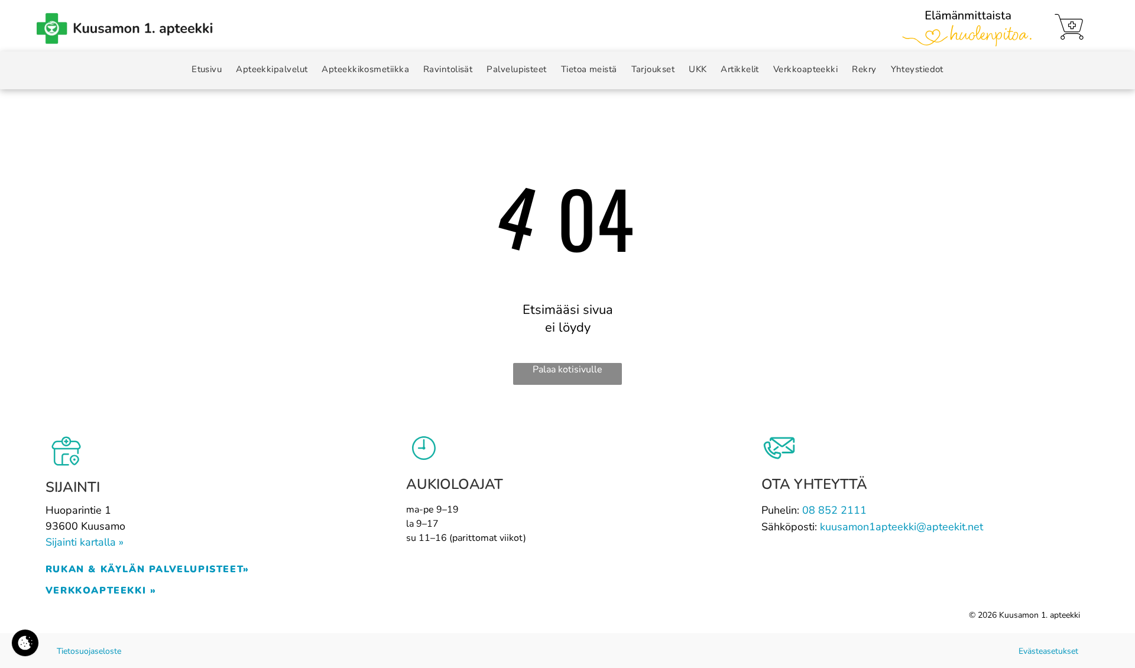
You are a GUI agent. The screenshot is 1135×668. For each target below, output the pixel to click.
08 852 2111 (834, 510)
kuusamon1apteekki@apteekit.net (901, 527)
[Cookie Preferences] (25, 643)
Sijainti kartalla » (85, 542)
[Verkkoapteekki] (1069, 26)
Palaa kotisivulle (567, 369)
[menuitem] (206, 69)
